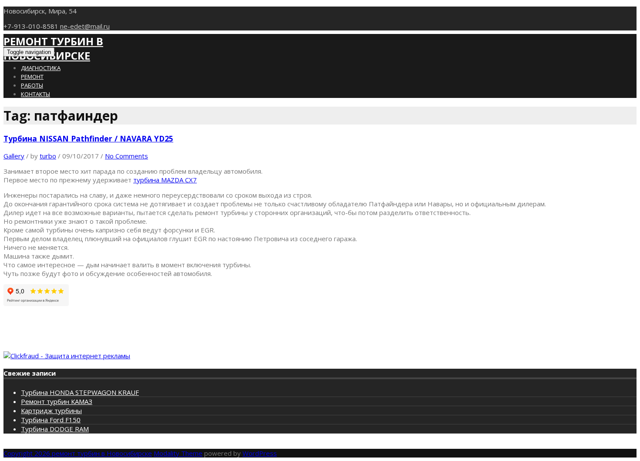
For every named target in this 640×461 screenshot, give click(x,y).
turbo (48, 155)
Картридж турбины (51, 410)
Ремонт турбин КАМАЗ (56, 401)
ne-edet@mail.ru (85, 26)
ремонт (32, 77)
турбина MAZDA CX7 (165, 179)
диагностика (41, 68)
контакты (35, 94)
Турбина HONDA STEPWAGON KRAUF (80, 392)
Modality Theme (178, 453)
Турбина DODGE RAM (55, 428)
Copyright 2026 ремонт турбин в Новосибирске (77, 453)
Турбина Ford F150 (51, 419)
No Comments (126, 155)
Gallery (13, 155)
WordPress (260, 453)
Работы (32, 85)
